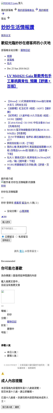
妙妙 (3, 186)
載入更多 (6, 222)
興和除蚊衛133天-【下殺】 (21, 143)
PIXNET (13, 365)
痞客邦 (17, 203)
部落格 (10, 59)
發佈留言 (6, 240)
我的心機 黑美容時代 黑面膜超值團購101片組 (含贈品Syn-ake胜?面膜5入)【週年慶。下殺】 (29, 150)
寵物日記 (25, 50)
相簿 (9, 56)
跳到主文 (6, 35)
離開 (17, 407)
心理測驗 (24, 211)
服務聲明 (32, 368)
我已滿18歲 (7, 407)
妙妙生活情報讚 (17, 27)
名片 (9, 63)
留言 (24, 203)
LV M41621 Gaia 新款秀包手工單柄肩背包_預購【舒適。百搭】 (29, 81)
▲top (3, 216)
